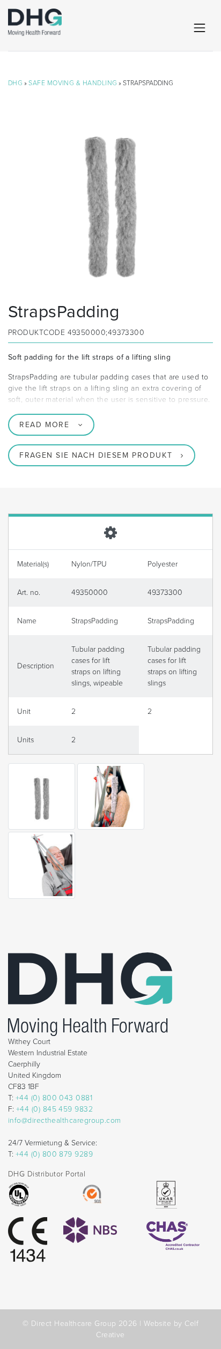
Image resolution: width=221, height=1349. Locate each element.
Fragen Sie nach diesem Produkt (95, 455)
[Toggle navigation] (199, 28)
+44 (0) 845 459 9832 (54, 1109)
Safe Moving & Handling (72, 83)
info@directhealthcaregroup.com (64, 1120)
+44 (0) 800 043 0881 (54, 1097)
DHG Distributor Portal (46, 1174)
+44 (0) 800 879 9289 (54, 1154)
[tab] (110, 531)
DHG (15, 83)
